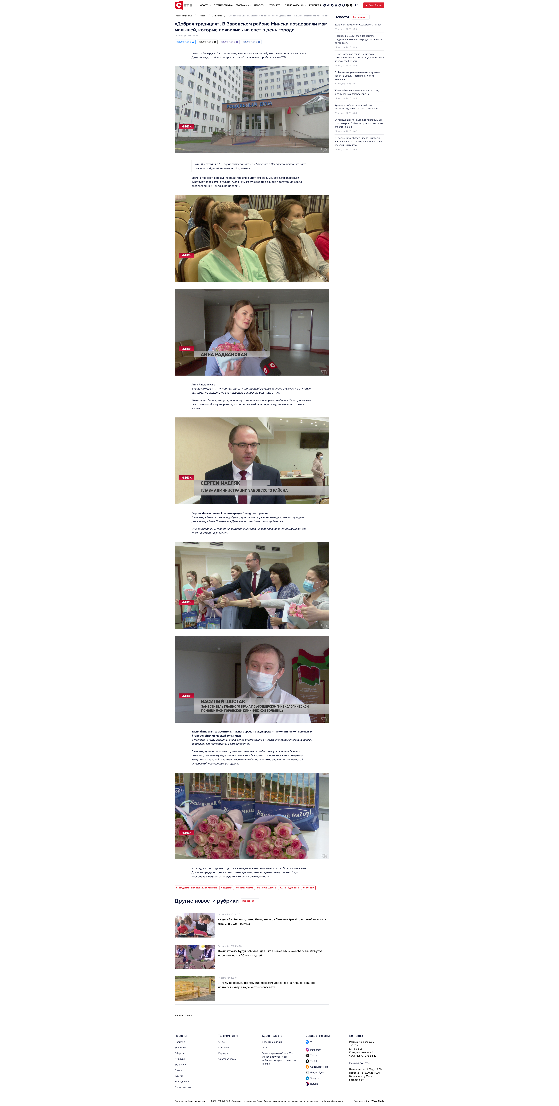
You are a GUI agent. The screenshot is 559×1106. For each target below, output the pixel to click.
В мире (178, 1070)
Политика (180, 1041)
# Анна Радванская (289, 887)
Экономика (181, 1047)
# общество (226, 887)
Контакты (315, 5)
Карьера (223, 1053)
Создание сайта (361, 1101)
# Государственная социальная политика (196, 887)
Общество (217, 15)
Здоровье (180, 1064)
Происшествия (183, 1087)
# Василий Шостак (266, 887)
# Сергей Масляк (244, 887)
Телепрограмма (223, 5)
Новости (202, 15)
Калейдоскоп (182, 1081)
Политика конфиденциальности (190, 1101)
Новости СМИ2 (183, 1015)
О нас (221, 1041)
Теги (264, 1047)
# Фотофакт (308, 887)
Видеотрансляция (272, 1041)
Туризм (179, 1075)
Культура (180, 1058)
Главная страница (183, 15)
